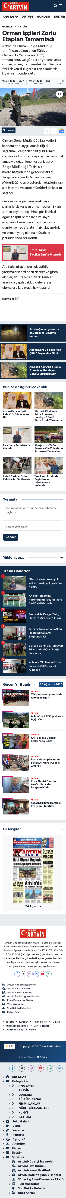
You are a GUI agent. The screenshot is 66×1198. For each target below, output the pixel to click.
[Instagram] (30, 974)
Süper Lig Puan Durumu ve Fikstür (41, 1179)
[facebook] (12, 1068)
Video (16, 1125)
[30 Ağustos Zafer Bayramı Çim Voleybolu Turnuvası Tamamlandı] (48, 434)
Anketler (18, 1143)
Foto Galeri (20, 1121)
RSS (11, 1046)
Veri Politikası (41, 1026)
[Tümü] (61, 557)
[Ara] (55, 6)
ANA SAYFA (10, 16)
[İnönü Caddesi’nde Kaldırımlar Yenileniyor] (17, 465)
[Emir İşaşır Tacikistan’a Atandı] (17, 434)
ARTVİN (27, 16)
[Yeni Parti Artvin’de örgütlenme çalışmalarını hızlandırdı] (48, 465)
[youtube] (41, 1068)
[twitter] (22, 1068)
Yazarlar (18, 1130)
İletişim (10, 1021)
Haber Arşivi (14, 1012)
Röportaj (18, 1134)
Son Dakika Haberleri (19, 1008)
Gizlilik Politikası (15, 1029)
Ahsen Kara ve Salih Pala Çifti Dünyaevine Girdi (16, 414)
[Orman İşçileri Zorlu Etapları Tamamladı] (33, 107)
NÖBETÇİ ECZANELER (33, 1108)
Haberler (7, 27)
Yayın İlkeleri (40, 1021)
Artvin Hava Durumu (18, 988)
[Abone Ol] (62, 130)
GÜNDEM (43, 16)
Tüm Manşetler (15, 1004)
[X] (23, 974)
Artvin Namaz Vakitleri (19, 992)
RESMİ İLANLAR (29, 1103)
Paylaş (10, 130)
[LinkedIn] (36, 974)
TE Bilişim (42, 1057)
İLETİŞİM (24, 1116)
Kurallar (23, 1021)
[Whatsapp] (49, 974)
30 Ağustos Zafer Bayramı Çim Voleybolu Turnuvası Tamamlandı (48, 448)
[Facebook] (17, 974)
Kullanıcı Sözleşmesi (17, 1026)
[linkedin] (59, 1068)
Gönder (10, 537)
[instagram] (31, 1068)
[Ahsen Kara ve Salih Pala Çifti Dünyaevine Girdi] (17, 400)
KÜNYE (23, 1112)
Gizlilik (56, 1021)
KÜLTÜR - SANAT (30, 1099)
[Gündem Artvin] (15, 6)
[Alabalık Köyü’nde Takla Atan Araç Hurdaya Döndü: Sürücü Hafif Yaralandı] (48, 400)
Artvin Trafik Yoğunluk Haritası (24, 996)
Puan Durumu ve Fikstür (20, 1000)
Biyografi (19, 1139)
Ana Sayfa (19, 1076)
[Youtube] (42, 974)
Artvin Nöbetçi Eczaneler (21, 984)
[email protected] (31, 954)
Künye (32, 1029)
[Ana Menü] (60, 6)
